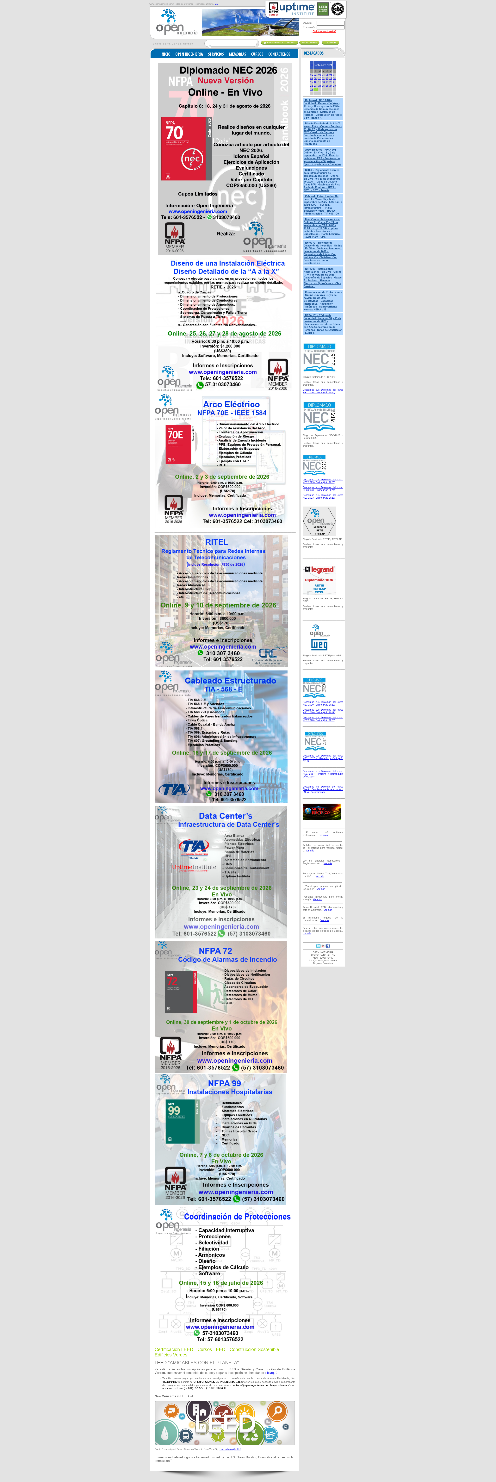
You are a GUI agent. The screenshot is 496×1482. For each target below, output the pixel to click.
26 (327, 85)
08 (311, 78)
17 (319, 82)
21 (334, 82)
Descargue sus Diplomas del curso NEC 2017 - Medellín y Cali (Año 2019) (323, 758)
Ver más (310, 850)
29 (311, 89)
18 (323, 82)
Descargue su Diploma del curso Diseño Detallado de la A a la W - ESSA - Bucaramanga (323, 789)
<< (311, 65)
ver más (323, 835)
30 (315, 89)
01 (311, 74)
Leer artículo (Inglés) (230, 1449)
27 (330, 85)
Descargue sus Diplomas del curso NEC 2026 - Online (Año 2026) (323, 391)
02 (315, 74)
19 (327, 82)
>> (334, 65)
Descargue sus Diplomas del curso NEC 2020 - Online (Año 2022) (323, 703)
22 (311, 85)
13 (330, 78)
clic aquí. (271, 1372)
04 (323, 74)
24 (319, 85)
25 (323, 85)
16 (315, 82)
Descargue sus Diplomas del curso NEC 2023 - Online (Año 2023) (323, 496)
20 (330, 82)
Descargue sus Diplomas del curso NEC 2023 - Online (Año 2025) (323, 481)
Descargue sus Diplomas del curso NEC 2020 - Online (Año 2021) (323, 711)
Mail (216, 4)
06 (330, 74)
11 (323, 78)
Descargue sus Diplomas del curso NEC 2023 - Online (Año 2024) (323, 488)
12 (327, 78)
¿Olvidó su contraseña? (323, 31)
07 (334, 74)
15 (311, 82)
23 (315, 85)
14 (334, 78)
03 (319, 74)
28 (334, 85)
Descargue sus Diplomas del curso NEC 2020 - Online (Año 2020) (323, 719)
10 (319, 78)
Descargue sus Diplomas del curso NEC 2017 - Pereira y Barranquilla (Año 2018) (323, 774)
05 (327, 74)
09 (315, 78)
